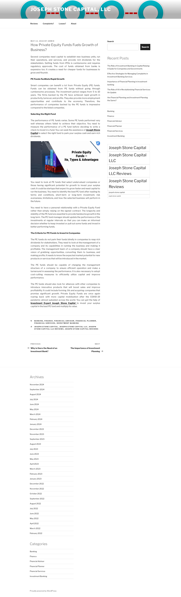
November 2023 (37, 434)
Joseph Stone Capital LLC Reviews (127, 170)
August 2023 (35, 444)
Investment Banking (68, 323)
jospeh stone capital (117, 192)
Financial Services (45, 323)
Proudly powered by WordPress (43, 591)
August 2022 (35, 503)
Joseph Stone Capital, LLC (71, 9)
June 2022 (34, 513)
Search (110, 41)
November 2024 (37, 384)
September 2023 (37, 439)
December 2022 (37, 483)
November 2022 (37, 489)
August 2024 (35, 394)
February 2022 (36, 533)
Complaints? (48, 23)
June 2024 (34, 404)
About (73, 23)
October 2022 (36, 493)
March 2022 (35, 528)
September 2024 (37, 389)
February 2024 (36, 419)
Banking (38, 321)
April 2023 (34, 464)
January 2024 (35, 424)
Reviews (34, 23)
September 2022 (37, 498)
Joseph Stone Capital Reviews (82, 329)
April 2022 (34, 523)
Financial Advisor (64, 321)
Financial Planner (86, 321)
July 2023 (34, 449)
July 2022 (34, 508)
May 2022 (34, 518)
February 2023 (36, 474)
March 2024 (35, 414)
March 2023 (35, 469)
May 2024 (34, 409)
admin (51, 41)
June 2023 (34, 454)
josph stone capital (115, 196)
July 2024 (34, 399)
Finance (48, 321)
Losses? (62, 23)
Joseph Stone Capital (46, 327)
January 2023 (35, 479)
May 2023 (34, 459)
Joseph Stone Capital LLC (73, 327)
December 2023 (37, 429)
